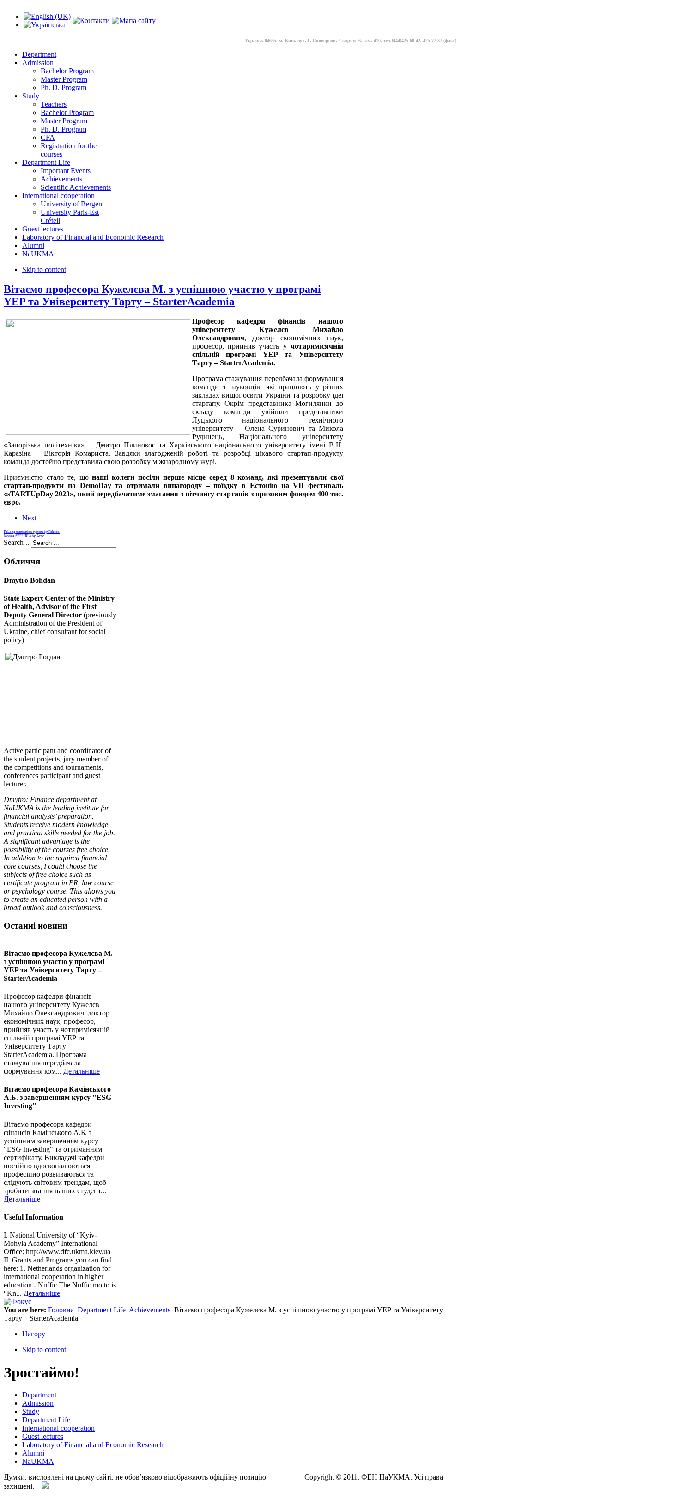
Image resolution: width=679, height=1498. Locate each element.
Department (39, 1395)
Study (30, 1411)
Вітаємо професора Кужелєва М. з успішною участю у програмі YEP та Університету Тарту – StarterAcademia (162, 295)
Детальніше (81, 1071)
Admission (38, 1403)
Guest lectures (42, 1436)
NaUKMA (38, 1461)
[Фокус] (17, 1301)
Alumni (33, 1453)
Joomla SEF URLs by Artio (24, 536)
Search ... (17, 542)
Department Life (102, 1310)
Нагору (33, 1334)
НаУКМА (283, 1477)
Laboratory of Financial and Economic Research (93, 1445)
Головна (61, 1310)
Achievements (149, 1310)
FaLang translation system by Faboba (32, 532)
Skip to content (44, 269)
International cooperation (58, 1428)
